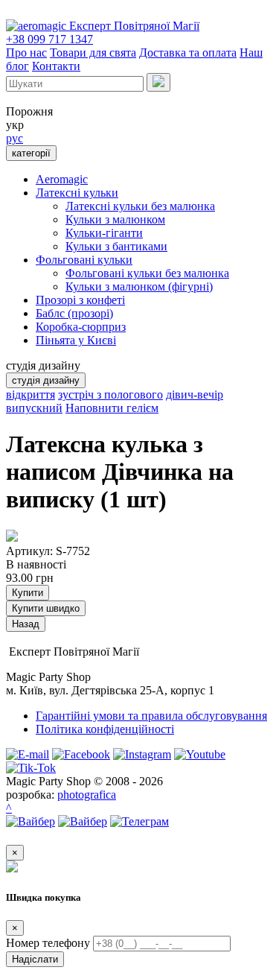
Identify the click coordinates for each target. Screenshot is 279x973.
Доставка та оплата (188, 52)
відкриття (30, 394)
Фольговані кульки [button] (84, 259)
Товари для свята (93, 52)
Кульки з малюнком (115, 219)
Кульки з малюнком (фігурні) (139, 286)
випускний (34, 408)
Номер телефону (48, 942)
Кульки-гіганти (104, 232)
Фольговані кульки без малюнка (147, 273)
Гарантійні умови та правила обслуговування (151, 715)
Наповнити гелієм (111, 408)
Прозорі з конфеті (80, 300)
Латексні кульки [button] (77, 192)
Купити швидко (46, 608)
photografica (86, 794)
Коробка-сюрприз (81, 326)
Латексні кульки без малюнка (140, 206)
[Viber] (30, 821)
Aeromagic (62, 179)
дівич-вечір (194, 394)
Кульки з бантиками (116, 246)
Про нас (26, 52)
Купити (27, 592)
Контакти (56, 66)
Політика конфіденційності (105, 729)
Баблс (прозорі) (74, 313)
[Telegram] (139, 821)
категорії (31, 153)
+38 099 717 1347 (49, 39)
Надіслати (35, 959)
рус (14, 138)
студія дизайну (46, 380)
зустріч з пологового (110, 394)
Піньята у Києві (76, 340)
